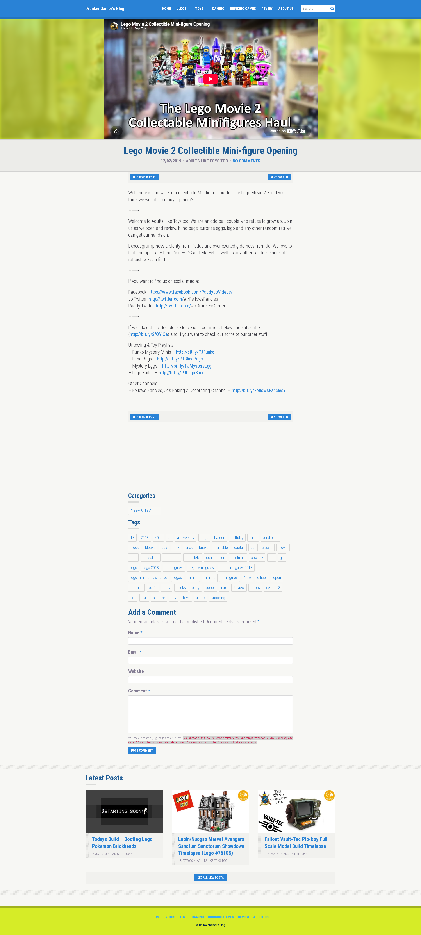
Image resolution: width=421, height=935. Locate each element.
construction (215, 557)
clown (282, 547)
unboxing (218, 597)
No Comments (246, 161)
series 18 (273, 587)
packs (181, 587)
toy (173, 597)
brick (189, 547)
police (210, 587)
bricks (203, 547)
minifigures (229, 577)
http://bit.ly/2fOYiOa (149, 334)
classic (267, 547)
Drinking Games (243, 9)
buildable (221, 547)
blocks (150, 547)
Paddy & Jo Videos (144, 511)
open (277, 577)
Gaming (218, 9)
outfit (153, 587)
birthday (237, 537)
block (134, 547)
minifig (193, 577)
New (247, 577)
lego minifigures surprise (148, 577)
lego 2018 (151, 567)
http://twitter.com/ (166, 299)
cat (253, 547)
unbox (200, 597)
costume (238, 557)
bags (204, 537)
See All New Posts (210, 878)
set (132, 597)
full (271, 557)
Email (135, 652)
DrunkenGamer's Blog (105, 8)
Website (136, 671)
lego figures (174, 567)
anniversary (185, 537)
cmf (133, 557)
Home (166, 9)
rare (224, 587)
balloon (219, 537)
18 (132, 537)
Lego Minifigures (201, 567)
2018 (145, 537)
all (169, 537)
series (255, 587)
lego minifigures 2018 (236, 567)
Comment (139, 691)
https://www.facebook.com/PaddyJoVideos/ (190, 292)
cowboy (257, 557)
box (164, 547)
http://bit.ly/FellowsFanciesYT (260, 390)
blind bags (270, 537)
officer (262, 577)
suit (144, 597)
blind (253, 537)
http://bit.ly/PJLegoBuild (182, 372)
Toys (199, 9)
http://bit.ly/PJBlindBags (180, 359)
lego (133, 567)
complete (193, 557)
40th (158, 537)
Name (135, 632)
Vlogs (182, 9)
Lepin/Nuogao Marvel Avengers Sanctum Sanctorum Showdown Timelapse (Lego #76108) (211, 846)
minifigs (209, 577)
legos (177, 577)
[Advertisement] (210, 459)
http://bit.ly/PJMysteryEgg (186, 366)
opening (136, 587)
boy (176, 547)
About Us (286, 9)
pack (166, 587)
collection (171, 557)
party (196, 587)
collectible (150, 557)
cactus (239, 547)
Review (267, 9)
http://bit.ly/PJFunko (195, 352)
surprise (159, 597)
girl (282, 557)
